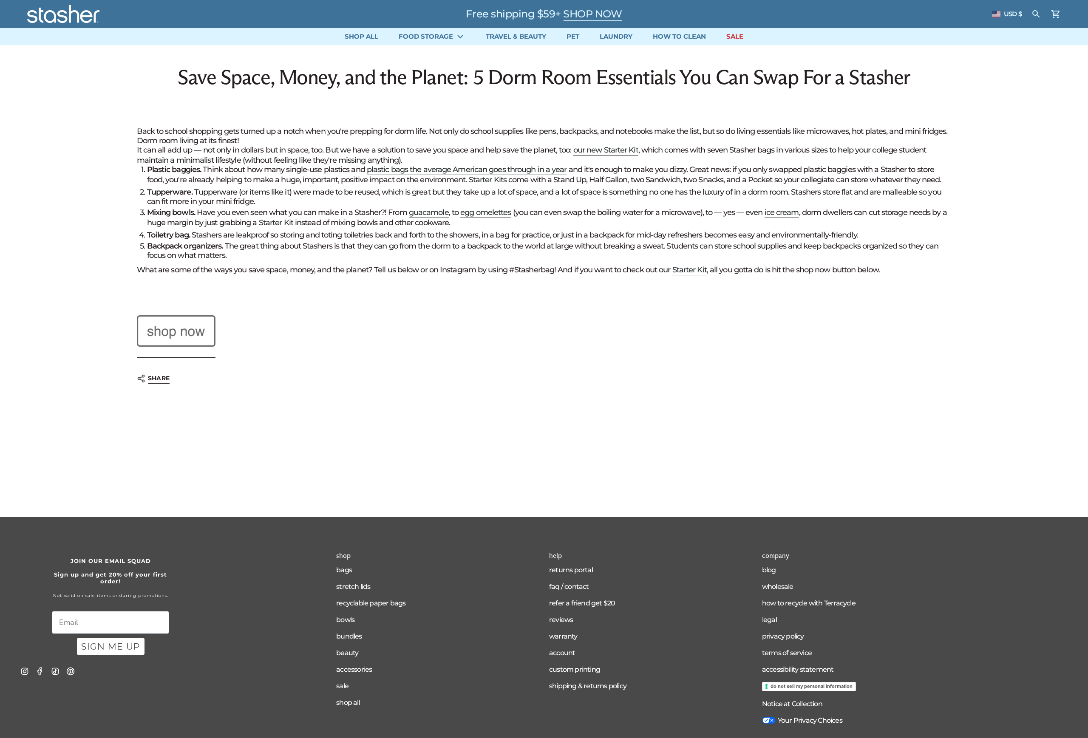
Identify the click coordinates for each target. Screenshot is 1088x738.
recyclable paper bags (370, 603)
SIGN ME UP (110, 646)
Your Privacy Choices (810, 720)
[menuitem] (361, 36)
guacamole (429, 212)
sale (342, 686)
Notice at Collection (792, 704)
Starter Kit (276, 222)
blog (769, 570)
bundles (349, 636)
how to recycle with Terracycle (809, 603)
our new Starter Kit (605, 150)
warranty (563, 636)
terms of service (787, 653)
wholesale (777, 586)
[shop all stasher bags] (176, 331)
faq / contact (569, 586)
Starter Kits (488, 179)
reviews (561, 620)
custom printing (574, 669)
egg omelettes (485, 212)
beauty (347, 653)
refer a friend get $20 (582, 603)
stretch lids (353, 586)
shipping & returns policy (587, 686)
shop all (348, 702)
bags (344, 570)
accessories (354, 669)
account (562, 653)
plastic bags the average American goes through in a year (467, 169)
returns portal (571, 570)
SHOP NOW (592, 14)
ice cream (782, 212)
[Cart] (1055, 14)
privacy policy (783, 636)
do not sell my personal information (812, 686)
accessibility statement (798, 669)
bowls (345, 620)
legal (769, 620)
